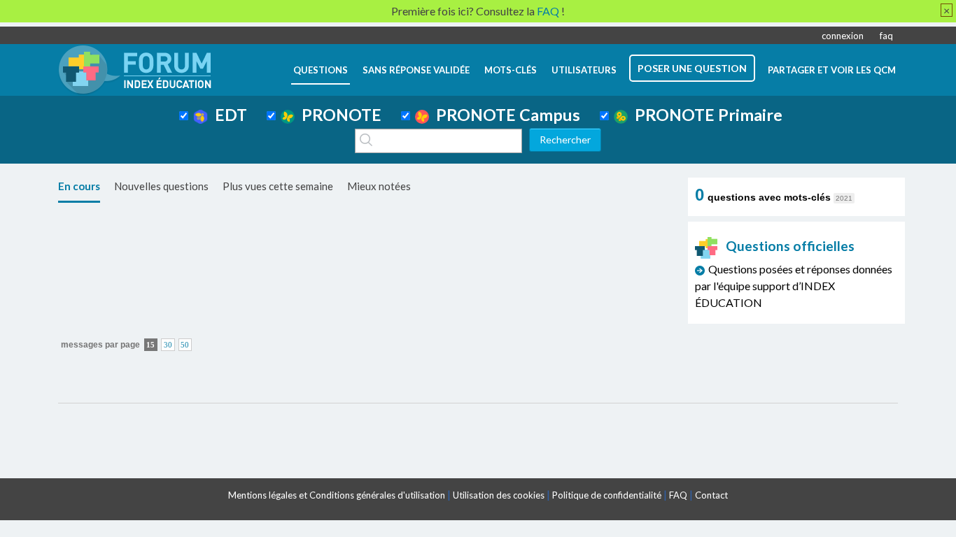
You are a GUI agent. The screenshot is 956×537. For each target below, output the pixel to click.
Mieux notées (379, 186)
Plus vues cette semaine (278, 186)
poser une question (692, 68)
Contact (711, 495)
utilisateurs (584, 70)
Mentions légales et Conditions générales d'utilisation (336, 495)
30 (168, 345)
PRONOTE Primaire (705, 114)
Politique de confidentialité (606, 495)
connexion (843, 35)
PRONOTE (338, 114)
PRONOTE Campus (504, 114)
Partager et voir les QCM (832, 70)
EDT (227, 114)
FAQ (678, 495)
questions (320, 70)
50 (185, 345)
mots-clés (510, 70)
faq (886, 35)
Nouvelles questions (161, 186)
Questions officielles (790, 246)
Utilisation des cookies (498, 495)
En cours (79, 186)
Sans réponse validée (416, 70)
